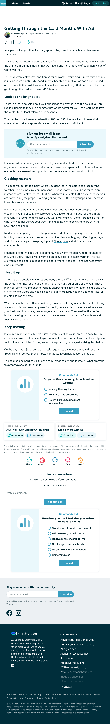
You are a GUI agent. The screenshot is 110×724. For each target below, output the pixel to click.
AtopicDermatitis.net (73, 662)
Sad (53, 461)
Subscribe (100, 3)
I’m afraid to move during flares (70, 549)
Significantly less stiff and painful (71, 528)
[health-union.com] (24, 634)
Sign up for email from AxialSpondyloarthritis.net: (47, 135)
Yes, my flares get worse (63, 389)
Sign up (100, 701)
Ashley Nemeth (20, 34)
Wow (66, 461)
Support (42, 461)
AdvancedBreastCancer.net (77, 639)
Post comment (55, 501)
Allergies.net (68, 649)
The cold (9, 77)
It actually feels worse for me (69, 538)
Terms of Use (76, 708)
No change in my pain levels (68, 544)
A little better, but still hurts (68, 533)
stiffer (66, 198)
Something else (61, 555)
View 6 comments (54, 485)
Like (28, 461)
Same (79, 461)
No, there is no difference (63, 394)
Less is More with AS (71, 429)
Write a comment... (17, 492)
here (69, 452)
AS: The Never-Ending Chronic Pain (28, 429)
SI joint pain (61, 241)
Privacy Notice (60, 708)
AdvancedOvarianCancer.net (78, 644)
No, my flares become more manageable (64, 401)
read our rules (46, 479)
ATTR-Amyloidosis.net (74, 667)
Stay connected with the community (30, 587)
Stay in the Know (55, 688)
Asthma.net (67, 658)
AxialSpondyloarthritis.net (76, 672)
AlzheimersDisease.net (74, 653)
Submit (69, 411)
